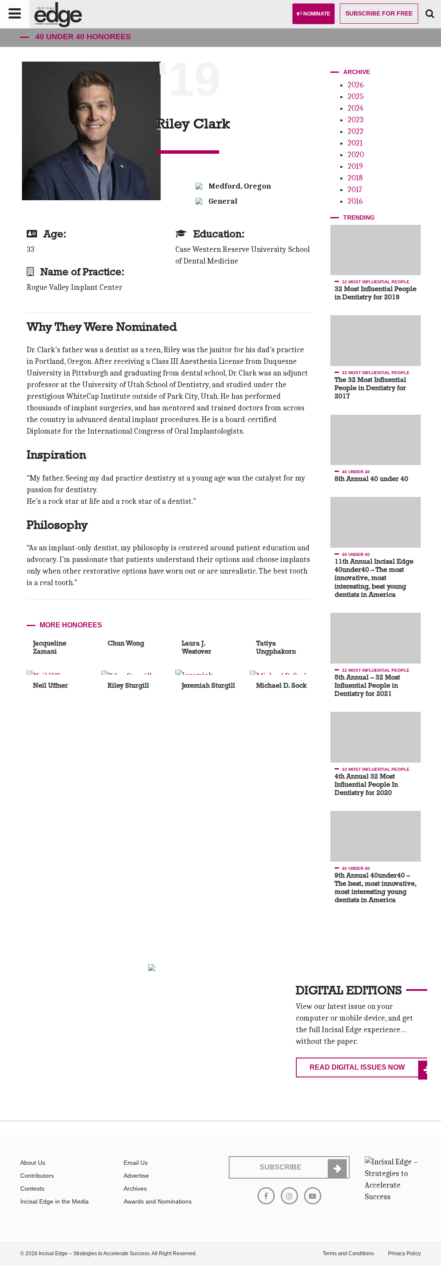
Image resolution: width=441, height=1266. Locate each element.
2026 (355, 85)
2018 (355, 178)
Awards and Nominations (158, 1201)
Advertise (136, 1175)
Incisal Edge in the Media (54, 1201)
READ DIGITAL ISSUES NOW (357, 1067)
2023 (355, 119)
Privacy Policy (404, 1253)
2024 (355, 108)
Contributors (37, 1175)
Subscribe (379, 13)
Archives (135, 1188)
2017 (355, 189)
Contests (32, 1188)
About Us (32, 1162)
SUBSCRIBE (280, 1167)
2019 (355, 166)
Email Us (136, 1162)
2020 (356, 154)
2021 (355, 143)
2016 (355, 201)
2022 (355, 131)
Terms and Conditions (348, 1253)
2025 (355, 96)
